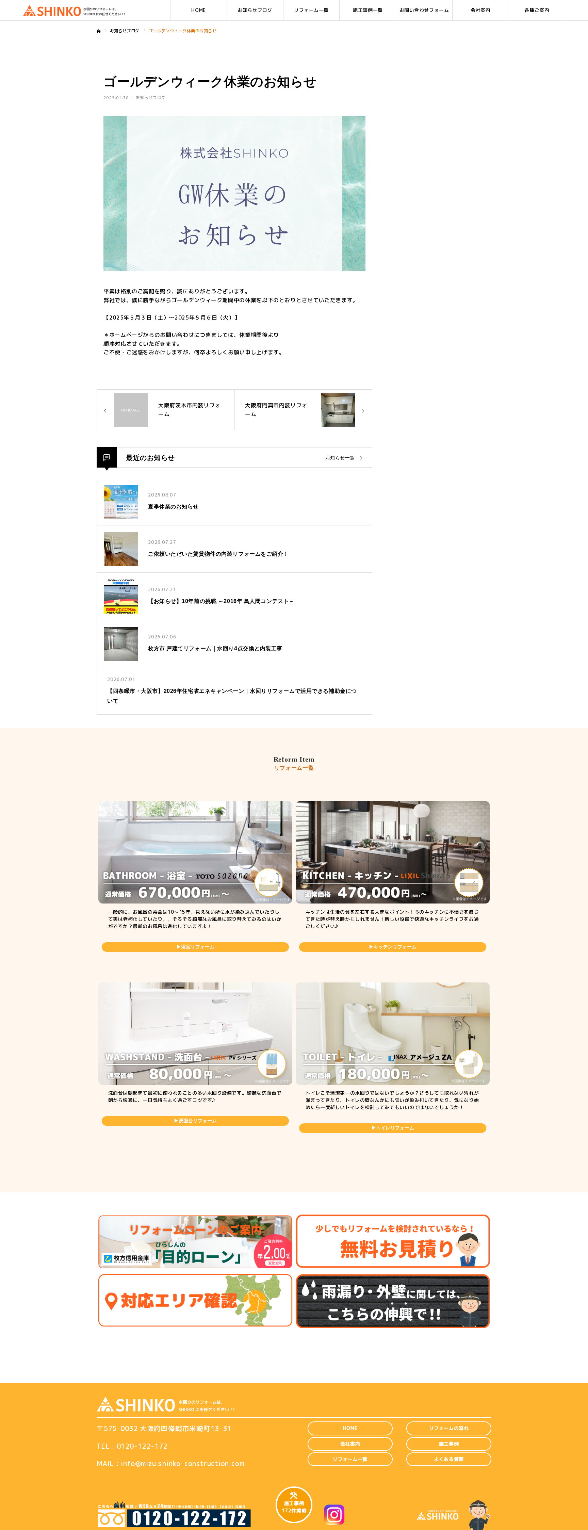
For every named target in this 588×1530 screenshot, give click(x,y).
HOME (198, 10)
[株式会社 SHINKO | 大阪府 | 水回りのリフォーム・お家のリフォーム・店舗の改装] (74, 10)
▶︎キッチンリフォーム (392, 946)
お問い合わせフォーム (424, 10)
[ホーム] (99, 31)
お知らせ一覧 (340, 457)
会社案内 (480, 10)
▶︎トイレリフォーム (392, 1127)
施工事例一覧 (367, 10)
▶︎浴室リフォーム (195, 946)
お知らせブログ (255, 10)
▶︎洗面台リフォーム (195, 1120)
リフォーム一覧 (311, 10)
